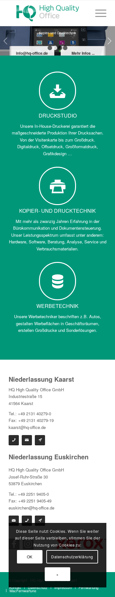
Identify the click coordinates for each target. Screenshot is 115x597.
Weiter (109, 41)
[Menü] (97, 13)
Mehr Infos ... (83, 54)
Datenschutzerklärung (72, 556)
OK (30, 556)
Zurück (5, 41)
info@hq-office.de (32, 54)
